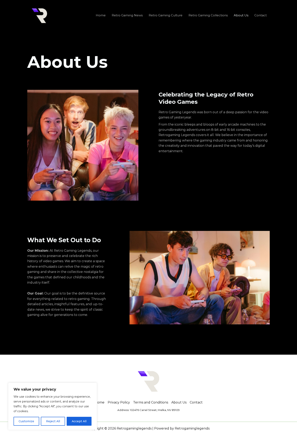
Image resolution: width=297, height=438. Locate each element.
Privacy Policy (119, 402)
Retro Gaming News (127, 15)
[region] (52, 406)
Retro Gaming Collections (208, 15)
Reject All (53, 421)
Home (101, 15)
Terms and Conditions (150, 402)
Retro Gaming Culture (165, 15)
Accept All (79, 421)
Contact (260, 15)
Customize (26, 421)
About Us (241, 15)
